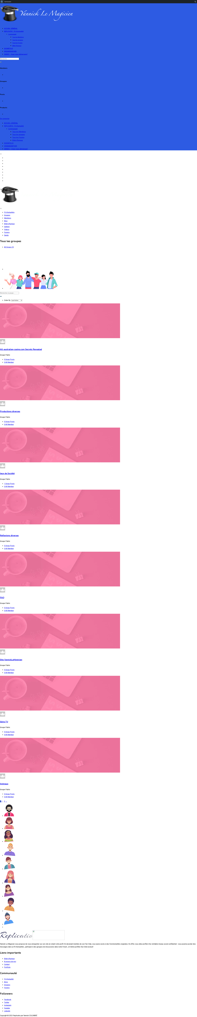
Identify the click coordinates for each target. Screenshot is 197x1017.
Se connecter (4, 119)
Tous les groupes (17, 40)
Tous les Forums (17, 43)
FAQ (2, 597)
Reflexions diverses (9, 535)
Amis (6, 982)
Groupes (7, 985)
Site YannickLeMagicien (11, 659)
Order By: (7, 300)
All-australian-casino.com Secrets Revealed (21, 349)
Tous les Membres (18, 37)
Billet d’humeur (16, 46)
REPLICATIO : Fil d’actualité (14, 31)
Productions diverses (10, 411)
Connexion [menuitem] (7, 1)
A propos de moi (10, 962)
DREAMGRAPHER (10, 51)
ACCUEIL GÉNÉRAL (10, 28)
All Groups (9, 247)
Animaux (4, 783)
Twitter (6, 1002)
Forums (7, 988)
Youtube (7, 1008)
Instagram (7, 1005)
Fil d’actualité (9, 979)
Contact (7, 964)
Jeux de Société (7, 473)
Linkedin (7, 1011)
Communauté (12, 34)
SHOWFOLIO (8, 48)
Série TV (4, 721)
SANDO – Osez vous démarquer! (15, 54)
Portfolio (7, 967)
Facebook (7, 1000)
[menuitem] (2, 1)
